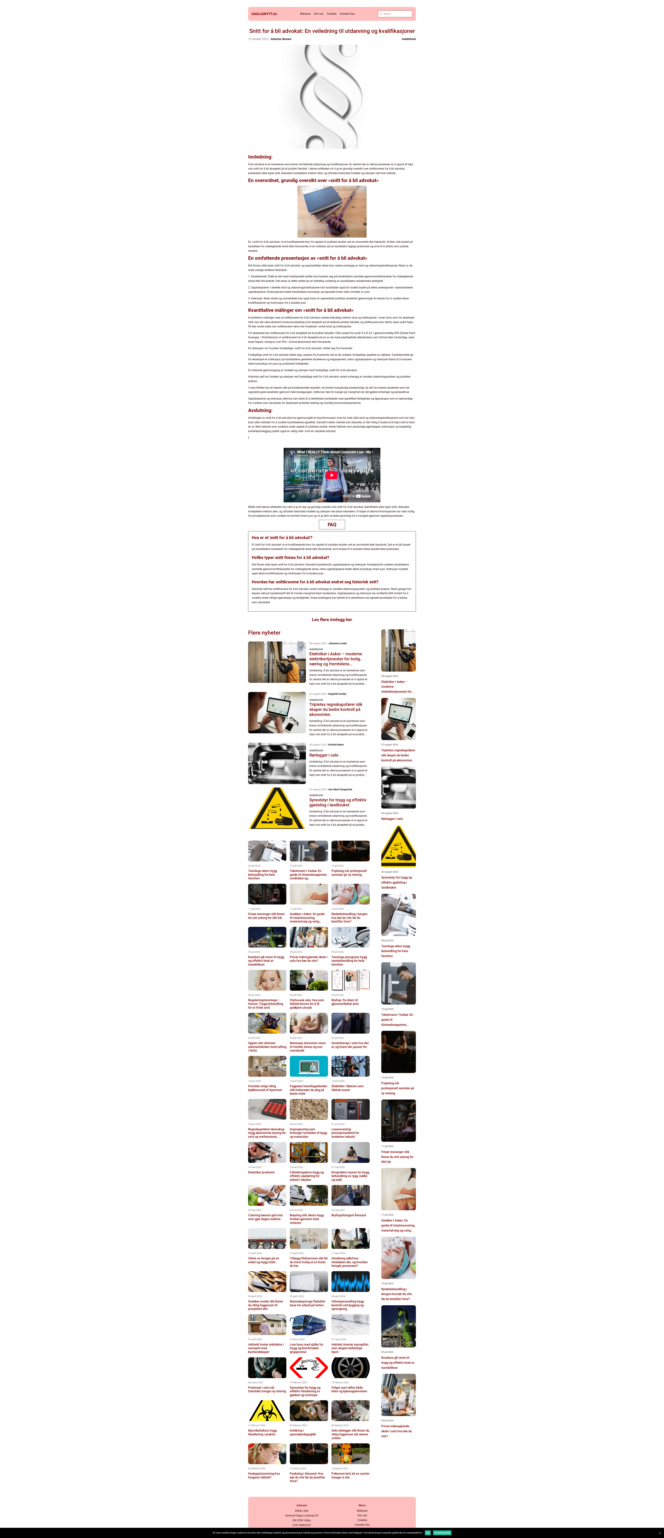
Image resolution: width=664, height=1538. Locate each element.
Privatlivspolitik (442, 1533)
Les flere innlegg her (332, 619)
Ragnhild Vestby (337, 694)
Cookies (331, 13)
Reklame (305, 13)
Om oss (318, 13)
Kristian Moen (336, 744)
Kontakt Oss (347, 13)
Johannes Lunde (337, 643)
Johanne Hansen (280, 39)
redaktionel (409, 39)
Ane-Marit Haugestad (340, 789)
